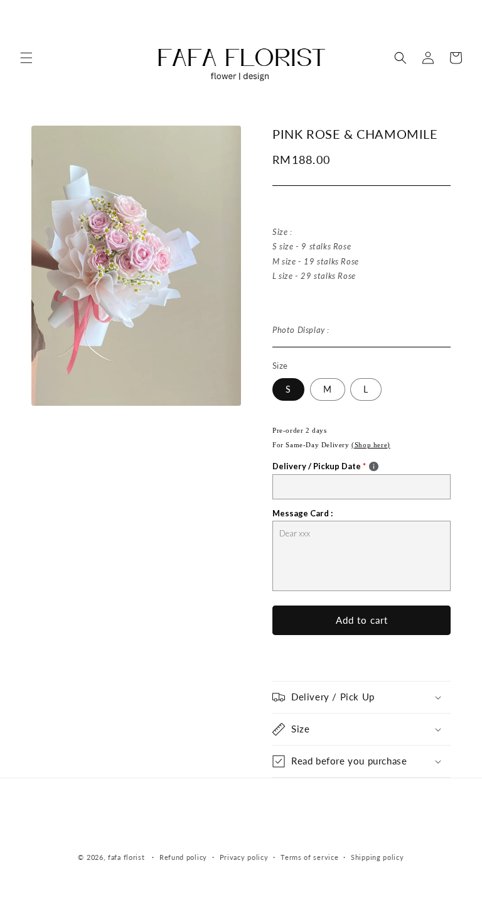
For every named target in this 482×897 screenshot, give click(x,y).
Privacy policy (244, 857)
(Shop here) (370, 444)
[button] (26, 58)
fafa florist (126, 857)
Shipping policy (377, 857)
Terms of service (309, 857)
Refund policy (183, 857)
